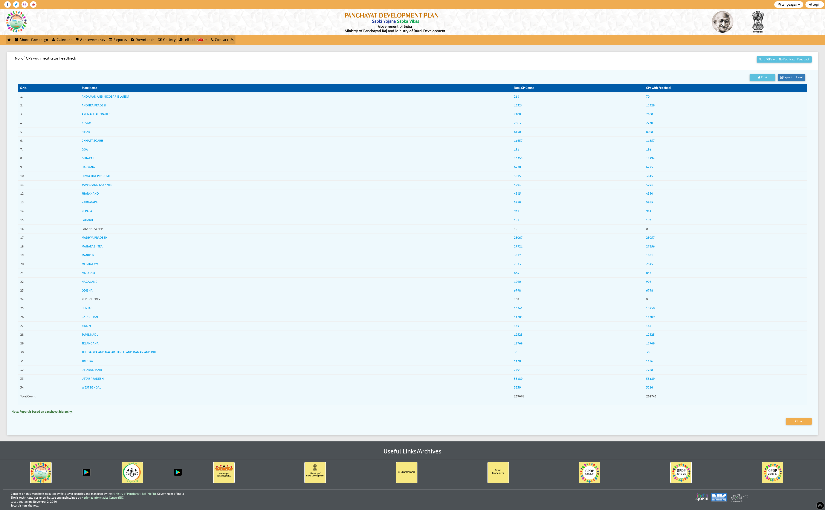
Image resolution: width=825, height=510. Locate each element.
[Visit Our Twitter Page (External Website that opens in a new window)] (16, 4)
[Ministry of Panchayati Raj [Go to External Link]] (224, 472)
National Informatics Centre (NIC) (103, 497)
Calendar (63, 40)
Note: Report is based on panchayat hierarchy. (42, 411)
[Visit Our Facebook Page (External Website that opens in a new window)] (7, 4)
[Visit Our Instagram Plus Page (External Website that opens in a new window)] (24, 4)
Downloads (144, 40)
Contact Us (224, 40)
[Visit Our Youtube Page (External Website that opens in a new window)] (33, 4)
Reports (119, 40)
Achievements (92, 40)
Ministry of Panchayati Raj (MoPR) (134, 494)
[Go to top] (820, 505)
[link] (395, 22)
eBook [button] (190, 40)
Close (798, 421)
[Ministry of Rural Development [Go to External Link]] (315, 472)
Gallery (169, 40)
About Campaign (33, 40)
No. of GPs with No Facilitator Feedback (784, 59)
